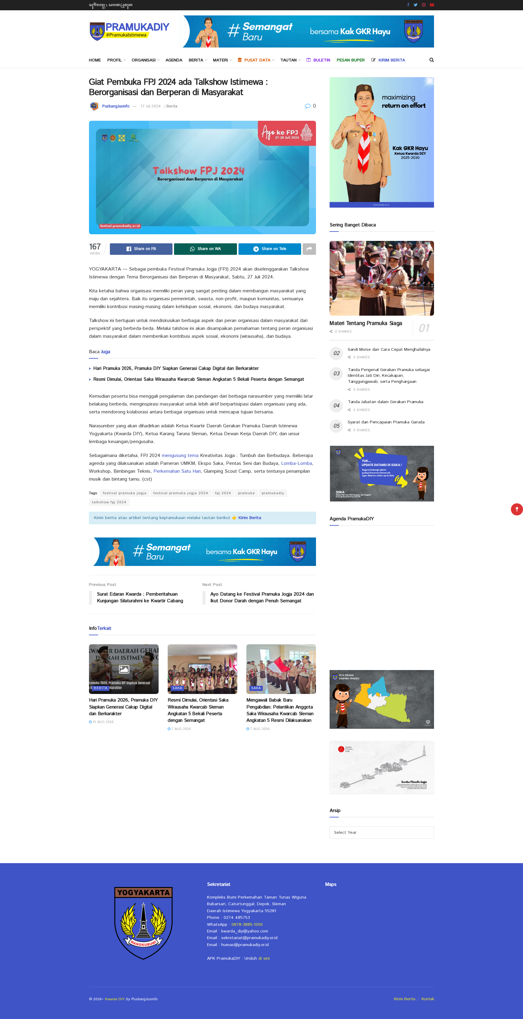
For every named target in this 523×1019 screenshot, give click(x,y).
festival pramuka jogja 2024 (180, 493)
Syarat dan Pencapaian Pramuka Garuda (386, 422)
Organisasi (144, 60)
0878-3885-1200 (247, 925)
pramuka (246, 493)
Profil (114, 60)
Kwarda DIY (115, 999)
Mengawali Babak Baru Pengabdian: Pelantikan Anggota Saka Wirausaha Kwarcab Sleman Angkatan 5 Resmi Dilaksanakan (280, 710)
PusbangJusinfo (116, 106)
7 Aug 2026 (180, 729)
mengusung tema (180, 455)
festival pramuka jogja (124, 493)
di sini (264, 958)
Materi (220, 60)
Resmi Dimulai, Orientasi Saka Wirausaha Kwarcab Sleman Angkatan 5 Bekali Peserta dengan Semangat (198, 379)
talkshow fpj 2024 (109, 502)
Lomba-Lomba (296, 463)
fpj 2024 (223, 493)
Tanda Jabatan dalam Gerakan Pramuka (385, 402)
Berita (196, 60)
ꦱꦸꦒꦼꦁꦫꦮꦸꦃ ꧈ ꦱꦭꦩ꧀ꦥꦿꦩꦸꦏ (111, 5)
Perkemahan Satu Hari (177, 471)
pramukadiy (273, 493)
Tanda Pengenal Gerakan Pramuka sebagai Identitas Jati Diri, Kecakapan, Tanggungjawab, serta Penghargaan (388, 376)
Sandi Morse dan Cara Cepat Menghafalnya (389, 350)
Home (95, 60)
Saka (177, 688)
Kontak (428, 999)
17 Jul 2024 (151, 106)
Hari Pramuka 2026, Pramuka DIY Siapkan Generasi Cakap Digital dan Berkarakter (176, 368)
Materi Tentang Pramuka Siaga (366, 323)
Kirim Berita (404, 999)
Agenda (174, 60)
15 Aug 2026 (103, 722)
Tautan (288, 60)
